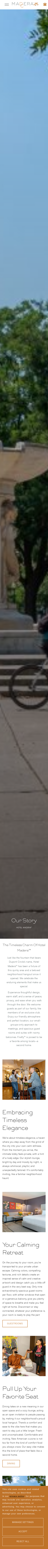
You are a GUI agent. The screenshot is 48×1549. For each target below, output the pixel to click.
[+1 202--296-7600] (45, 4)
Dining (11, 1464)
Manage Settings (23, 1522)
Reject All (23, 1542)
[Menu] (8, 5)
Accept (23, 1532)
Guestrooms (15, 1324)
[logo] (23, 5)
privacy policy (17, 1496)
